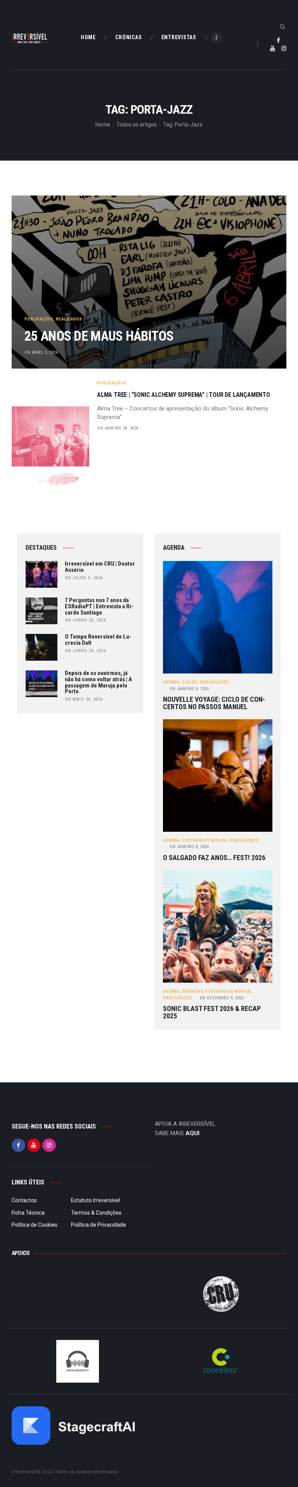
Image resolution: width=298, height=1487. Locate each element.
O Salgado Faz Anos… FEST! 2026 (214, 858)
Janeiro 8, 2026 (189, 846)
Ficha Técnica (28, 1213)
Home (102, 124)
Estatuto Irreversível (95, 1200)
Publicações (38, 319)
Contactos (24, 1200)
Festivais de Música (204, 840)
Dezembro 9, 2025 (222, 998)
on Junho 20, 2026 (85, 650)
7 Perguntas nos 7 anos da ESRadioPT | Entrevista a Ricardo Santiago (99, 606)
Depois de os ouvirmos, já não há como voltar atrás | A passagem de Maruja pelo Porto (98, 682)
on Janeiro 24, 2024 (118, 428)
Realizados (69, 319)
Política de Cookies (34, 1225)
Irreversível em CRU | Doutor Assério (100, 567)
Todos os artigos (136, 124)
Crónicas (192, 991)
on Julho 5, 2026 (84, 577)
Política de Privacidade (98, 1225)
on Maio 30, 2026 (84, 699)
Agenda (171, 682)
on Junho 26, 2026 (85, 620)
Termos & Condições (96, 1213)
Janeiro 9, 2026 (189, 688)
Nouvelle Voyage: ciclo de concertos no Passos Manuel (214, 703)
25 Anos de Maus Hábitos (98, 336)
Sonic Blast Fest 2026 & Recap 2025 (212, 1012)
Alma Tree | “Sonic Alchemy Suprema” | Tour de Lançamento (183, 394)
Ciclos (189, 682)
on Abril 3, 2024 (41, 352)
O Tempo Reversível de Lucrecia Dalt (98, 640)
